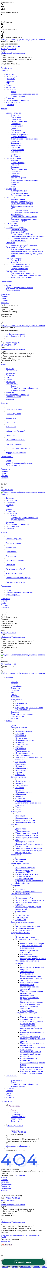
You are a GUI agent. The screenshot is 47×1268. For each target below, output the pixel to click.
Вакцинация (11, 223)
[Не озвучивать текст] (2, 35)
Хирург (14, 186)
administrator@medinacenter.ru (13, 53)
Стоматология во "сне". (16, 247)
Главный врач (11, 77)
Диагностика (11, 197)
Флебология (15, 156)
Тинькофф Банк (17, 260)
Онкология (15, 147)
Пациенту (10, 81)
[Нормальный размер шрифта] (2, 7)
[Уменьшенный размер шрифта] (2, 4)
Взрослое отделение (14, 113)
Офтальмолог (16, 171)
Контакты (5, 303)
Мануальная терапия (19, 269)
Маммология (16, 145)
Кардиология (16, 143)
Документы (10, 79)
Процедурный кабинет (20, 210)
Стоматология (16, 119)
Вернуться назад (7, 1175)
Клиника (4, 70)
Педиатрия (15, 173)
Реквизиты (10, 87)
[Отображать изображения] (2, 24)
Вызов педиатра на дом (20, 195)
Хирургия (15, 115)
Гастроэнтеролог (17, 163)
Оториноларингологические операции (27, 275)
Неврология (15, 124)
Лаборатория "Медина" (16, 228)
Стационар (10, 243)
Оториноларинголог (19, 169)
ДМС (8, 83)
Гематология (16, 130)
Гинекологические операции (22, 273)
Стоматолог (15, 176)
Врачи (13, 92)
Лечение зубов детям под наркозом (25, 249)
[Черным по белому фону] (1, 15)
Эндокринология (18, 132)
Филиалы (10, 74)
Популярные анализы (19, 230)
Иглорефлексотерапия (20, 267)
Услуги (4, 109)
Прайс (3, 298)
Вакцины (14, 225)
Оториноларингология (20, 121)
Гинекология (16, 117)
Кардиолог (15, 167)
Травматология (17, 126)
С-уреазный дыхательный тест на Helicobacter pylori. (24, 239)
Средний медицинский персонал (24, 94)
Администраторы (18, 96)
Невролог (15, 160)
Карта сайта (6, 1188)
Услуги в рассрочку (14, 258)
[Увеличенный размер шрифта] (3, 10)
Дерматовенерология (19, 134)
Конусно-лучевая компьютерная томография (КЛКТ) (24, 220)
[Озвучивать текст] (2, 32)
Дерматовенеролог (18, 178)
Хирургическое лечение (16, 271)
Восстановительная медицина (18, 264)
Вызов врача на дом (19, 191)
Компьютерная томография (22, 204)
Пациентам (5, 294)
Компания (5, 1182)
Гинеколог (15, 165)
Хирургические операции (21, 277)
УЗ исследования (18, 199)
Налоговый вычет (13, 102)
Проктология (16, 152)
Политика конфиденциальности (14, 1235)
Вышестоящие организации (17, 100)
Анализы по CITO (18, 232)
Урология (14, 128)
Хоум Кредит (16, 262)
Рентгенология (17, 215)
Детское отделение (14, 158)
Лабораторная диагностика (22, 206)
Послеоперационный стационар (24, 245)
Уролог (14, 184)
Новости (4, 296)
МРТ (13, 208)
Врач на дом (11, 189)
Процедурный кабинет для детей (24, 212)
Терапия (14, 154)
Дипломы (10, 105)
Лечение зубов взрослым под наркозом (27, 251)
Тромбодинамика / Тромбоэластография (27, 236)
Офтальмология (17, 150)
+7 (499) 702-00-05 (12, 46)
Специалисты (12, 90)
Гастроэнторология (19, 137)
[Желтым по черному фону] (1, 17)
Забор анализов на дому (20, 193)
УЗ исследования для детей (22, 202)
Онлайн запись (7, 68)
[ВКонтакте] (2, 318)
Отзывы (9, 85)
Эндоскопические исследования (24, 217)
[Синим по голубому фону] (1, 20)
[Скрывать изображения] (2, 27)
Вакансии (10, 98)
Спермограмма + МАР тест (22, 234)
